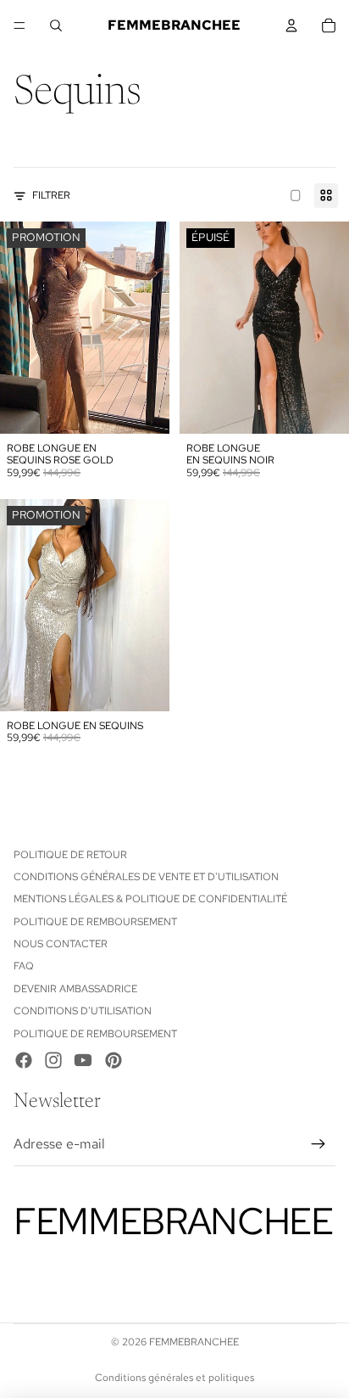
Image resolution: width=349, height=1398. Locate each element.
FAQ (24, 966)
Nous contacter (61, 944)
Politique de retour (70, 855)
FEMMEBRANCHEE (194, 1342)
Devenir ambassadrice (75, 989)
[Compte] (291, 25)
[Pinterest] (113, 1060)
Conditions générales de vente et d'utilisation (146, 877)
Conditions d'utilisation (83, 1011)
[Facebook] (24, 1060)
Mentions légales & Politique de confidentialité (150, 899)
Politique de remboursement (95, 922)
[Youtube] (83, 1060)
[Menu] (19, 25)
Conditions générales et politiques (174, 1377)
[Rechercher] (56, 25)
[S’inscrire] (318, 1144)
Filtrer (51, 195)
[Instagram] (53, 1060)
